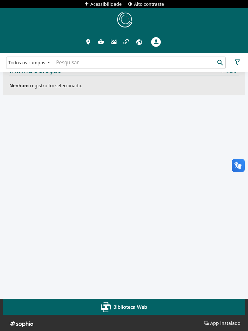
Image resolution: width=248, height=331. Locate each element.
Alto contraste (149, 3)
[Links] (126, 42)
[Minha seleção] (101, 42)
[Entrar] (156, 42)
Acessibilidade (106, 3)
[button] (88, 42)
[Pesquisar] (220, 63)
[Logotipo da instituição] (124, 19)
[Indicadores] (113, 42)
